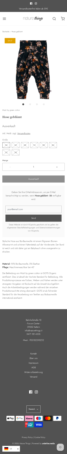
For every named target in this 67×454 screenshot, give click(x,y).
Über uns (33, 358)
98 (15, 152)
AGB (33, 367)
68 (25, 145)
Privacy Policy (27, 437)
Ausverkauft (33, 179)
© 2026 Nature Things (21, 443)
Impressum (33, 362)
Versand (33, 376)
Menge (5, 160)
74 (34, 145)
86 (53, 145)
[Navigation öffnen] (4, 18)
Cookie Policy (39, 437)
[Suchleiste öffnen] (54, 18)
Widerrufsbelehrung (33, 372)
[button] (33, 69)
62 (15, 145)
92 (6, 152)
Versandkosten (23, 133)
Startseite (5, 31)
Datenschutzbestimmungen (49, 227)
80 (44, 145)
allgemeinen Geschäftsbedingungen (21, 227)
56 (6, 145)
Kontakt (33, 353)
